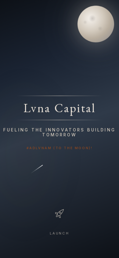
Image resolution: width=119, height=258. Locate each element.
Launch (59, 233)
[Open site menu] (59, 213)
